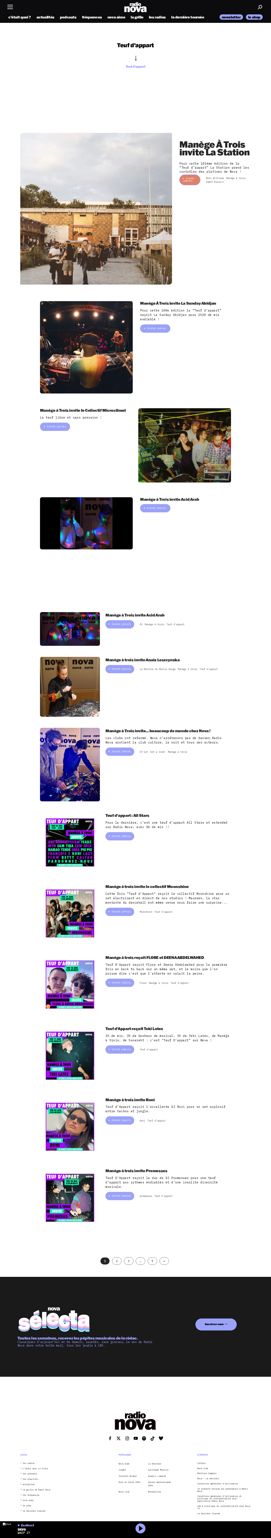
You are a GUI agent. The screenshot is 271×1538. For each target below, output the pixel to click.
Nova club (124, 1491)
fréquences (92, 17)
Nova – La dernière (208, 1478)
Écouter (188, 179)
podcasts (68, 17)
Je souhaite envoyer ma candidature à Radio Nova (222, 1490)
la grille (137, 17)
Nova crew (202, 1468)
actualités (45, 17)
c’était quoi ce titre (35, 1468)
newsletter (231, 17)
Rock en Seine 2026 (129, 1482)
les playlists (30, 1479)
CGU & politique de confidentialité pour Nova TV (223, 1507)
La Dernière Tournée (208, 1513)
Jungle (122, 1470)
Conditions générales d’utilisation (217, 1484)
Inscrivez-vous (214, 1324)
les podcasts (30, 1474)
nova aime (116, 17)
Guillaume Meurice (158, 1470)
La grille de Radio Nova (36, 1489)
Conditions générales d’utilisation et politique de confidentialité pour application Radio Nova (219, 1498)
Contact (201, 1463)
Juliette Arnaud (128, 1476)
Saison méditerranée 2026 (159, 1484)
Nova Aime (124, 1463)
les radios (157, 17)
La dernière (154, 1463)
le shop (254, 17)
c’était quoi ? (19, 17)
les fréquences (31, 1495)
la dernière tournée (187, 17)
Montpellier (154, 1491)
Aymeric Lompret (157, 1476)
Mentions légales (206, 1473)
